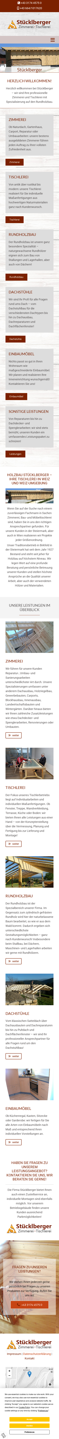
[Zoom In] (9, 1371)
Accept (29, 1419)
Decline (29, 1426)
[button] (29, 39)
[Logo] (29, 24)
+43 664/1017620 (31, 8)
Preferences (29, 1432)
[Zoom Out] (9, 1375)
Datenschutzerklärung (37, 1354)
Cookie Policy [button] (24, 1407)
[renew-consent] (3, 1435)
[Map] (29, 1377)
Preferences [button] (43, 1411)
